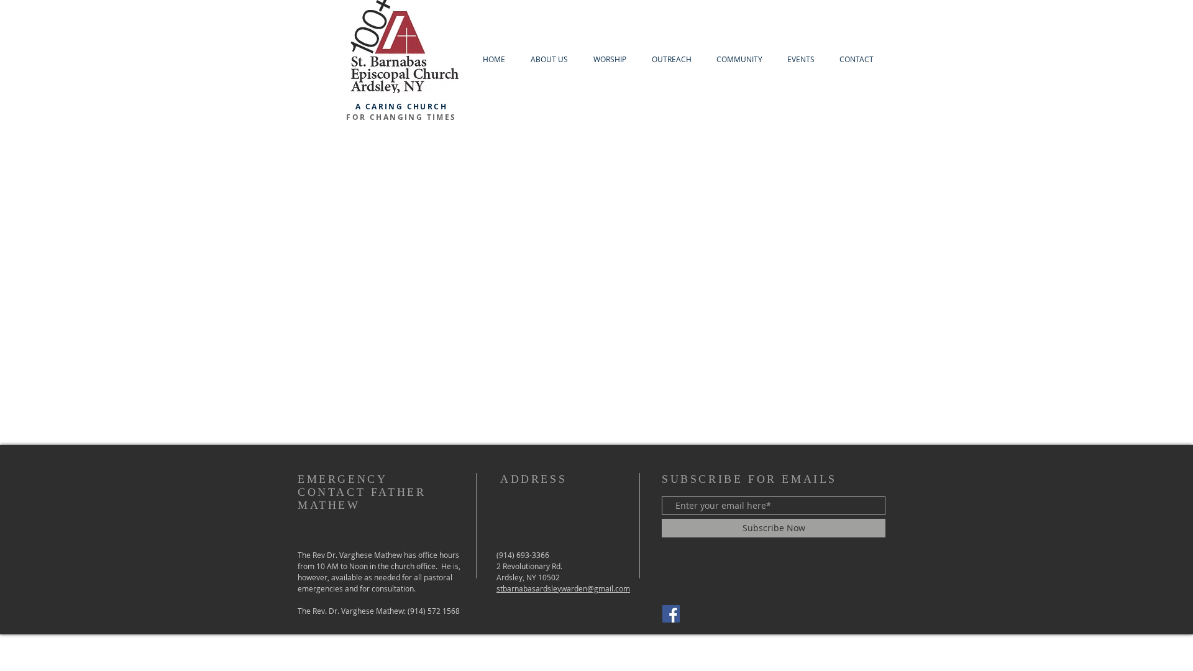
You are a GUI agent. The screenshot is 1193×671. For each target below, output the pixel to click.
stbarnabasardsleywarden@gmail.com (563, 588)
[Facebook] (671, 614)
